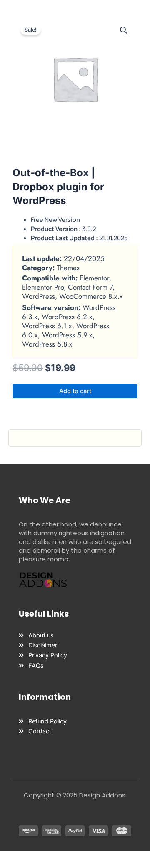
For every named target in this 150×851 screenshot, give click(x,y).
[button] (123, 30)
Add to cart (75, 391)
